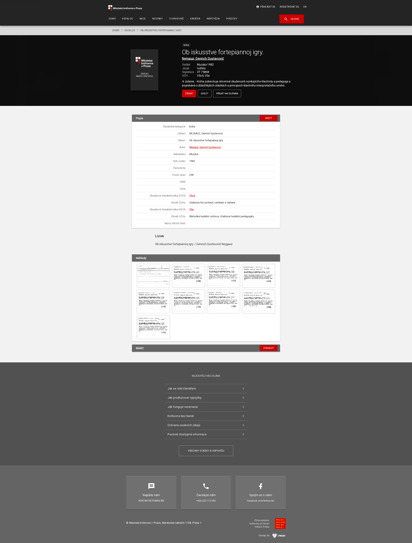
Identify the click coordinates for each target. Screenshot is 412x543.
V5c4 (192, 195)
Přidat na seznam (227, 93)
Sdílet (204, 93)
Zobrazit (268, 348)
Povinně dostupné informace (187, 434)
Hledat (291, 19)
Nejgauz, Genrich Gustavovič (203, 58)
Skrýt (268, 118)
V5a (191, 209)
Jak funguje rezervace (183, 406)
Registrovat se (289, 6)
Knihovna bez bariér (181, 416)
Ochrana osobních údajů (184, 425)
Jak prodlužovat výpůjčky (184, 397)
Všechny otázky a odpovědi (206, 450)
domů (115, 30)
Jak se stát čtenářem (182, 388)
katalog (130, 30)
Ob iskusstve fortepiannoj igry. (161, 30)
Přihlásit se (265, 6)
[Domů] (125, 7)
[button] (144, 70)
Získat (189, 93)
